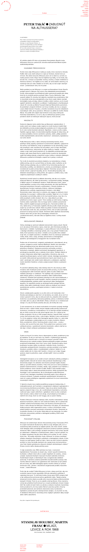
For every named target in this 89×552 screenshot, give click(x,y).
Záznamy (85, 5)
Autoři (86, 3)
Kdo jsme (85, 10)
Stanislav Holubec (37, 522)
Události (23, 546)
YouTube (39, 546)
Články (86, 14)
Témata (86, 1)
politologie (38, 532)
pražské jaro (50, 532)
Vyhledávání (84, 16)
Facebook (39, 545)
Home (86, 8)
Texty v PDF (84, 6)
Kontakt (85, 12)
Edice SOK (23, 545)
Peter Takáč (34, 24)
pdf (44, 532)
